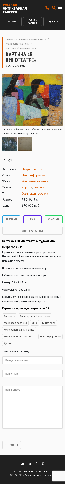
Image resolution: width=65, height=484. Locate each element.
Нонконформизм (33, 175)
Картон (27, 187)
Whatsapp (54, 219)
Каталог (12, 21)
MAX (32, 219)
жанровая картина (15, 323)
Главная (10, 39)
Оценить (53, 21)
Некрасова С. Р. (32, 169)
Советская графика (35, 193)
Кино (35, 323)
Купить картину (32, 21)
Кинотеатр (48, 323)
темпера (39, 187)
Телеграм (11, 219)
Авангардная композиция (35, 316)
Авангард (9, 316)
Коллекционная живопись (19, 329)
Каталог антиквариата (32, 39)
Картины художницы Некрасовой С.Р (25, 308)
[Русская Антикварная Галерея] (15, 8)
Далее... (9, 343)
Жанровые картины (17, 43)
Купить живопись (32, 230)
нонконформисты (50, 336)
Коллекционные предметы (19, 336)
